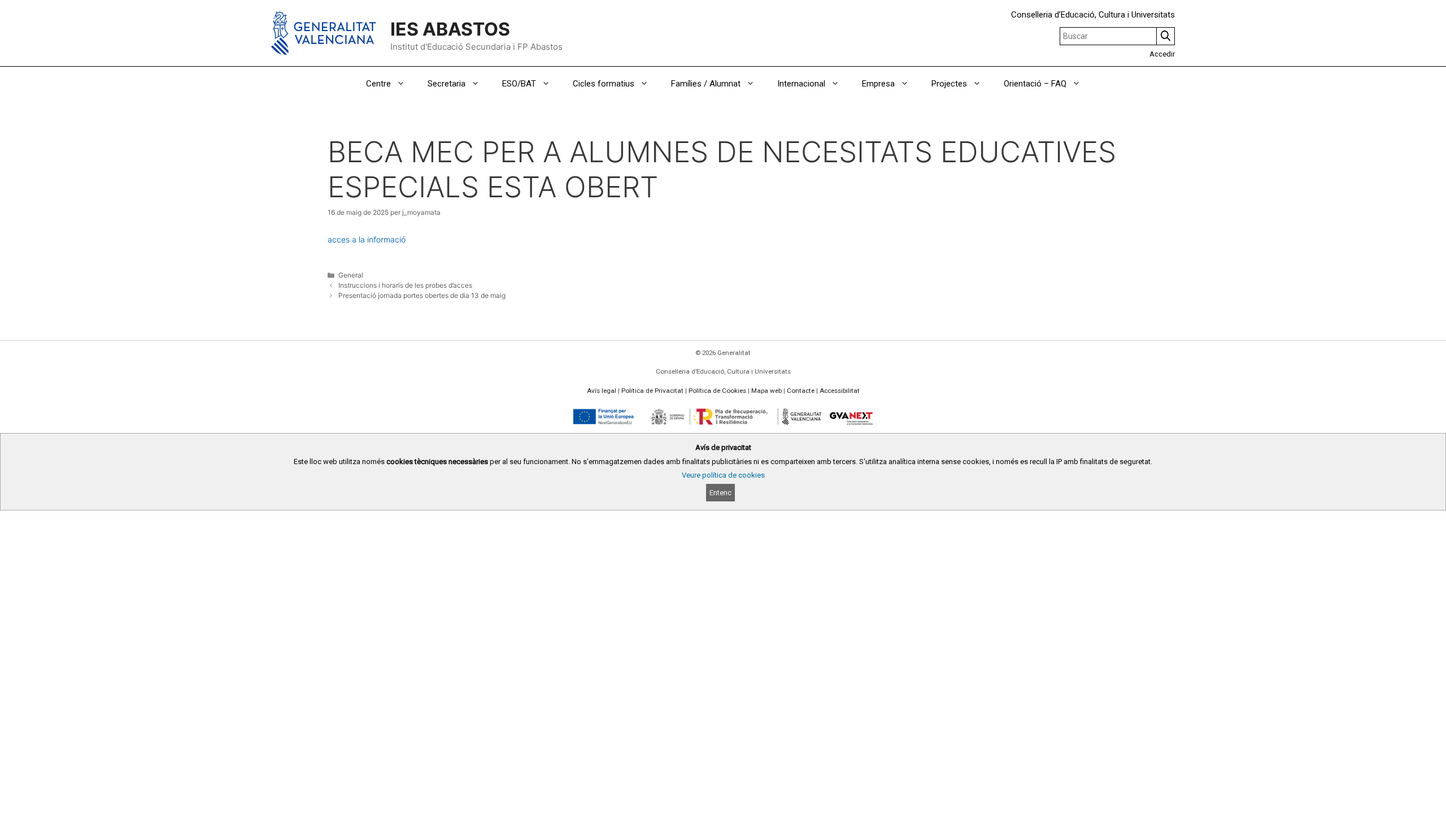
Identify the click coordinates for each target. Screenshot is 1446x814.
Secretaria (446, 84)
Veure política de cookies (723, 475)
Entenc (720, 492)
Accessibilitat (840, 391)
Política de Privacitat (652, 391)
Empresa (878, 84)
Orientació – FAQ (1035, 84)
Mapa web (766, 391)
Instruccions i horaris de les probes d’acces (405, 285)
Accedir (1162, 54)
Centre (378, 84)
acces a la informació (367, 239)
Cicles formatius (603, 84)
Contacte (801, 391)
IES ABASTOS (450, 29)
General (350, 275)
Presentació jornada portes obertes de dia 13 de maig (422, 295)
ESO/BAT (519, 84)
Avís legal (601, 391)
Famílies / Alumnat (706, 84)
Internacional (801, 84)
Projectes (949, 84)
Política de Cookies (717, 391)
